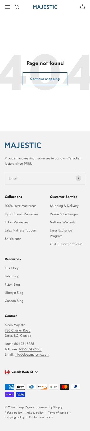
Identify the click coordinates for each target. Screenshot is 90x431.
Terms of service (58, 412)
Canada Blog (14, 300)
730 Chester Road (17, 330)
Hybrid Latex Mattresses (21, 214)
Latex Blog (12, 276)
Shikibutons (13, 238)
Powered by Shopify (50, 407)
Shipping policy (14, 417)
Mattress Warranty (62, 222)
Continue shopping (45, 78)
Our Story (11, 268)
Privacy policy (34, 412)
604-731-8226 (24, 343)
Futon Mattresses (16, 222)
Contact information (41, 417)
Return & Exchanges (64, 214)
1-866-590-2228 (30, 349)
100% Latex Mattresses (20, 205)
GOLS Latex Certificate (66, 244)
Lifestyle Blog (14, 292)
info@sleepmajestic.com (32, 354)
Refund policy (13, 412)
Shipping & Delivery (64, 205)
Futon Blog (12, 284)
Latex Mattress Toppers (21, 230)
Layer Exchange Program (61, 233)
